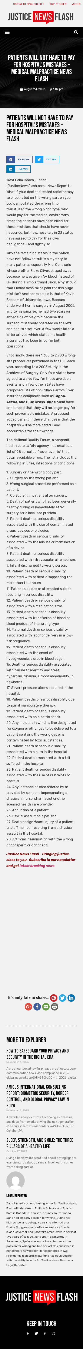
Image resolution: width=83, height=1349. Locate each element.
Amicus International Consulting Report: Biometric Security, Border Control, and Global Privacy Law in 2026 (37, 1096)
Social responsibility (28, 4)
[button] (7, 32)
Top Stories (58, 4)
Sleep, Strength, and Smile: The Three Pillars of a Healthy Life (39, 1143)
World (76, 4)
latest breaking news (37, 866)
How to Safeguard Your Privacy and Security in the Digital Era (37, 1054)
